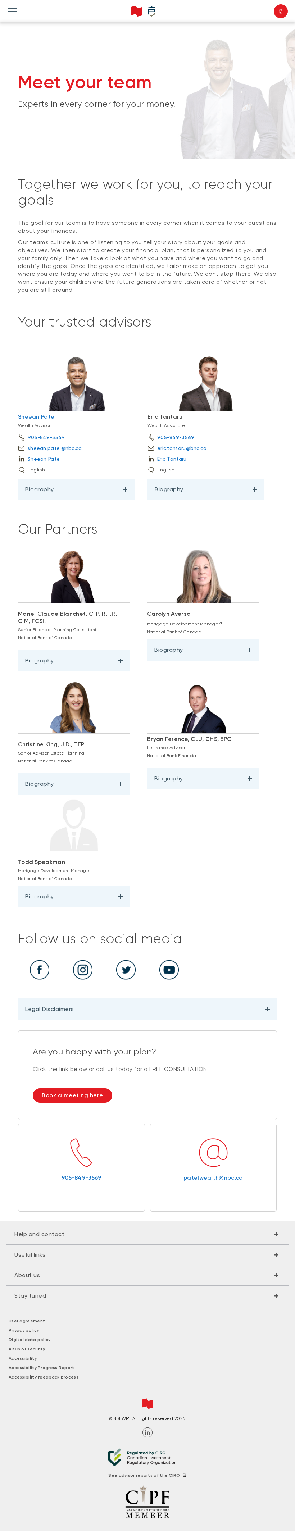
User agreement (27, 1320)
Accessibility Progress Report (41, 1367)
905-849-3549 (46, 437)
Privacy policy (24, 1330)
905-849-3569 (176, 437)
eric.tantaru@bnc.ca (182, 448)
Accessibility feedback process (43, 1377)
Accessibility (23, 1358)
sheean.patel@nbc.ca (55, 448)
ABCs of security (27, 1349)
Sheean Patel (37, 416)
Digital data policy (30, 1339)
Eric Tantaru (172, 459)
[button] (147, 1234)
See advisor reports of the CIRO (144, 1475)
